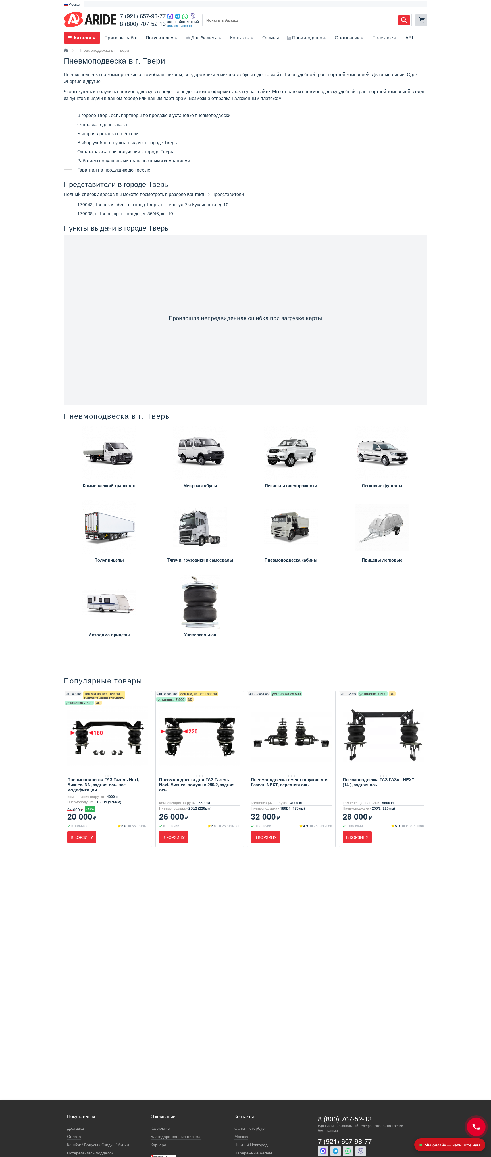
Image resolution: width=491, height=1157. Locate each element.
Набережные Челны (253, 1153)
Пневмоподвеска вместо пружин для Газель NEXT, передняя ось (290, 782)
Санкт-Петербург (250, 1128)
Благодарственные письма (176, 1136)
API (409, 37)
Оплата (74, 1136)
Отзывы (270, 37)
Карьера (158, 1144)
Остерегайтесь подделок (90, 1153)
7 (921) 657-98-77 (143, 16)
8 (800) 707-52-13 (143, 23)
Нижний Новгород (251, 1144)
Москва (241, 1136)
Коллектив (160, 1128)
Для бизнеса (204, 37)
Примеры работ (121, 37)
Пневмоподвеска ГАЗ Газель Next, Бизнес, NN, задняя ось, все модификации (103, 784)
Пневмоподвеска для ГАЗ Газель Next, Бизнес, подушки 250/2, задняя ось (197, 784)
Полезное (382, 37)
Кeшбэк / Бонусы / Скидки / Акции (98, 1144)
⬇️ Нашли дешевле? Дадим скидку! (117, 4)
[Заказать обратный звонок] (476, 1127)
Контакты (240, 37)
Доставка (75, 1128)
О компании (347, 37)
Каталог (83, 37)
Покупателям (160, 37)
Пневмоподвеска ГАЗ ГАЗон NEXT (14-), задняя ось (378, 782)
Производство (307, 37)
